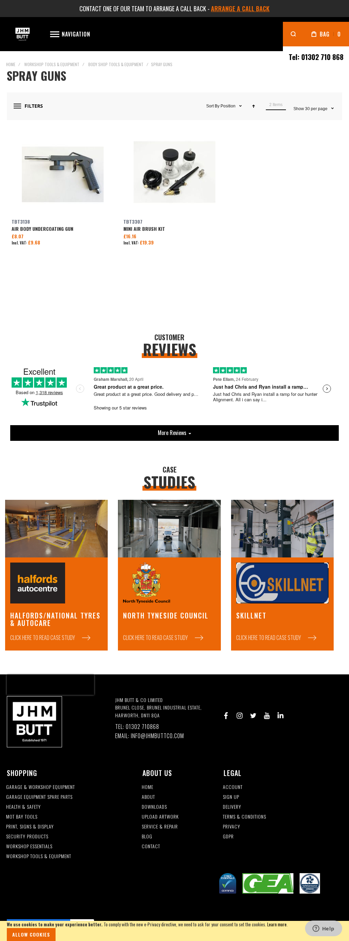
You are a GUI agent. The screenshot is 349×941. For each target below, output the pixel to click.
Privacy (231, 826)
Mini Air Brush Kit (174, 174)
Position (229, 106)
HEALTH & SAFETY (23, 807)
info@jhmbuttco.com (157, 736)
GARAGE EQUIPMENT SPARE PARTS (39, 797)
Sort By (212, 106)
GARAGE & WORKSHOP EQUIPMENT (40, 787)
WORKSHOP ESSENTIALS (29, 846)
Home (10, 64)
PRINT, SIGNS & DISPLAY (30, 826)
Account (233, 787)
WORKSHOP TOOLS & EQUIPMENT (38, 856)
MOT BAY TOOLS (21, 816)
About (148, 797)
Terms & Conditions (244, 816)
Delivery (232, 807)
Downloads (154, 807)
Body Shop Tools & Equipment (115, 64)
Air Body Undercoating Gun (63, 174)
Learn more (277, 924)
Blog (147, 836)
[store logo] (22, 34)
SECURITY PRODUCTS (27, 836)
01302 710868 (142, 726)
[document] (174, 931)
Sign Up (231, 797)
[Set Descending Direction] (253, 106)
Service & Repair (160, 826)
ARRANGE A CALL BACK (240, 8)
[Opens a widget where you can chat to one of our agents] (323, 929)
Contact (151, 846)
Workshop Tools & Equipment (51, 64)
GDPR (228, 836)
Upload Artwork (160, 816)
